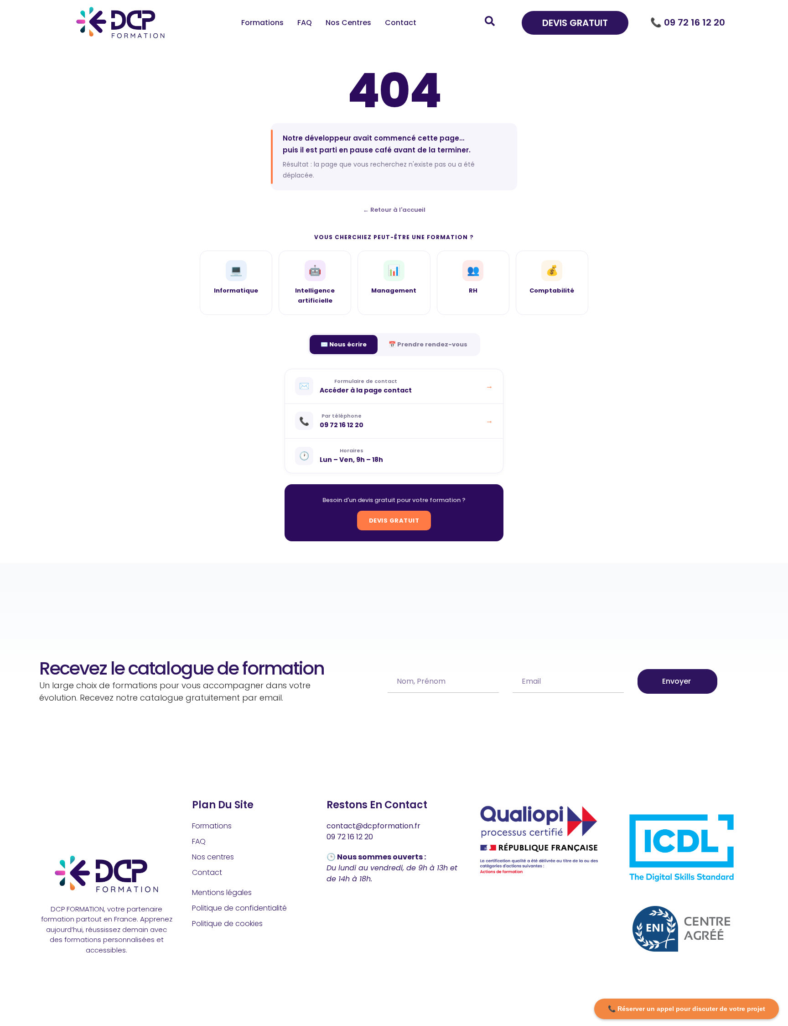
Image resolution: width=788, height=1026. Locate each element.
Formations (262, 22)
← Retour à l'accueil (394, 209)
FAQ (304, 22)
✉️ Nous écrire (344, 344)
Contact (400, 22)
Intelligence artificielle (315, 284)
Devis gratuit (394, 520)
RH (473, 279)
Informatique (236, 279)
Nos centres (348, 22)
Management (393, 279)
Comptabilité (551, 279)
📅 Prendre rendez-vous (428, 344)
